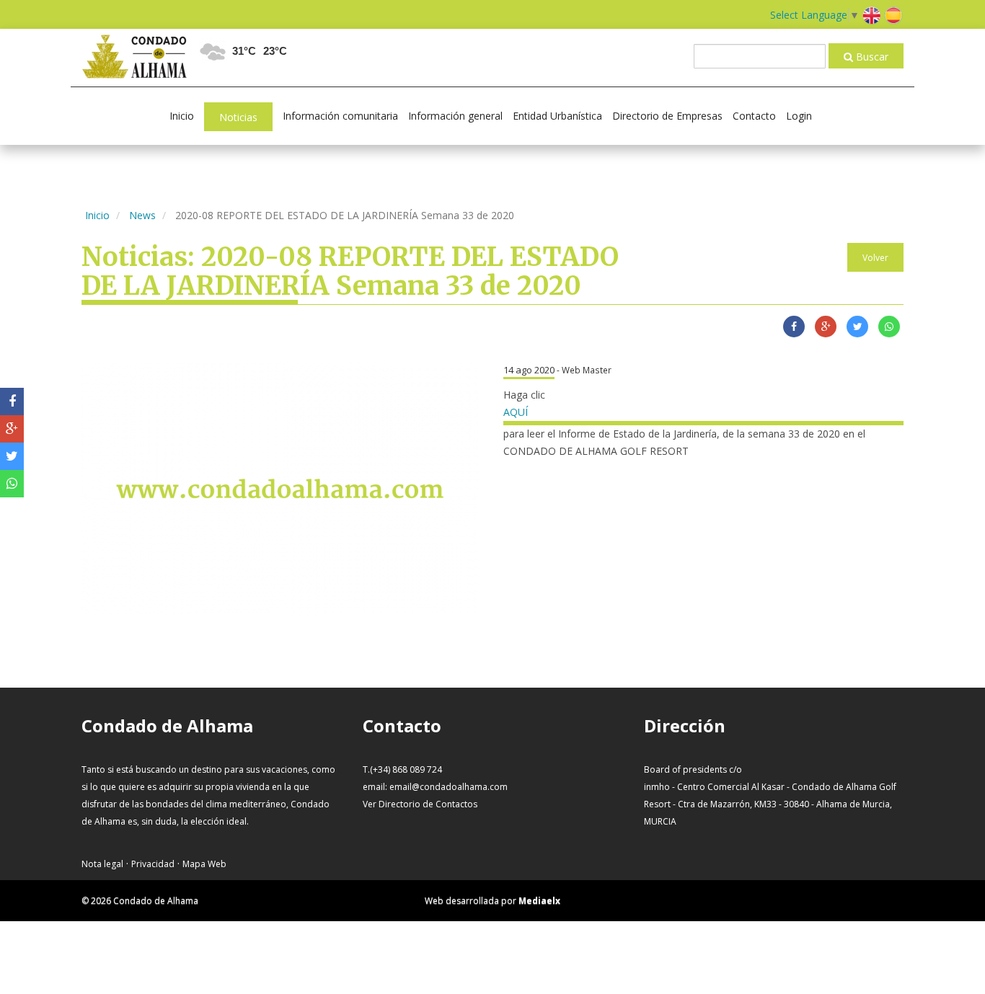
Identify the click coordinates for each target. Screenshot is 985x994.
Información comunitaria (340, 116)
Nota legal (102, 864)
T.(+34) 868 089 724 (402, 769)
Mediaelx (539, 901)
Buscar (870, 56)
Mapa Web (204, 864)
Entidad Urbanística (557, 116)
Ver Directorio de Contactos (420, 804)
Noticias (238, 117)
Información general (455, 116)
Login (799, 116)
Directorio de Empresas (667, 116)
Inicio (181, 116)
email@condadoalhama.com (448, 787)
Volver (875, 258)
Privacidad (153, 864)
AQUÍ (515, 412)
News (142, 215)
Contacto (754, 116)
